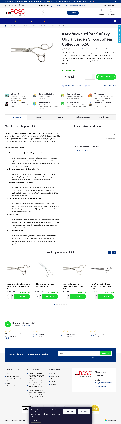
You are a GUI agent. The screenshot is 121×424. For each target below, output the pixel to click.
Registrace (111, 5)
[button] (12, 295)
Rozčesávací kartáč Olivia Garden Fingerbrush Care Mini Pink (36, 396)
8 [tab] (66, 304)
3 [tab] (57, 304)
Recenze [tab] (38, 117)
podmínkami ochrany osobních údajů (87, 358)
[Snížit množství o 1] (93, 78)
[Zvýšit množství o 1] (93, 75)
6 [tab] (63, 304)
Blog (104, 5)
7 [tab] (64, 304)
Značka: (110, 85)
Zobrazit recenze (25, 326)
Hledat (73, 13)
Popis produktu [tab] (16, 117)
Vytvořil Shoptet (111, 420)
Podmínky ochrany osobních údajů (15, 379)
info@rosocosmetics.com (105, 383)
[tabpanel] (19, 279)
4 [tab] (59, 304)
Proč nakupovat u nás (57, 379)
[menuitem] (12, 21)
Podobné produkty (104, 117)
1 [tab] (54, 304)
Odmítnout (69, 411)
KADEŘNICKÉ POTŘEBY (82, 150)
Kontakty (9, 383)
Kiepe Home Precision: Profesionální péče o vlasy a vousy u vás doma (37, 386)
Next (114, 252)
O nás (53, 373)
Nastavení (36, 421)
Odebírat (105, 353)
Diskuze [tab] (60, 117)
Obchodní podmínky (13, 376)
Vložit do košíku (108, 77)
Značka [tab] (83, 117)
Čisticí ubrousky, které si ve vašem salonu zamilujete (37, 381)
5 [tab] (61, 304)
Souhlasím (84, 411)
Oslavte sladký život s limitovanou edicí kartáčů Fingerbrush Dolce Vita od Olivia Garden (36, 376)
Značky (53, 381)
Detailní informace (73, 64)
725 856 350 (102, 387)
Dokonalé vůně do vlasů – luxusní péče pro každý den (37, 391)
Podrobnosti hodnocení (87, 49)
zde (32, 416)
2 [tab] (56, 304)
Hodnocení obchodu (13, 386)
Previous (109, 252)
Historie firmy (55, 376)
